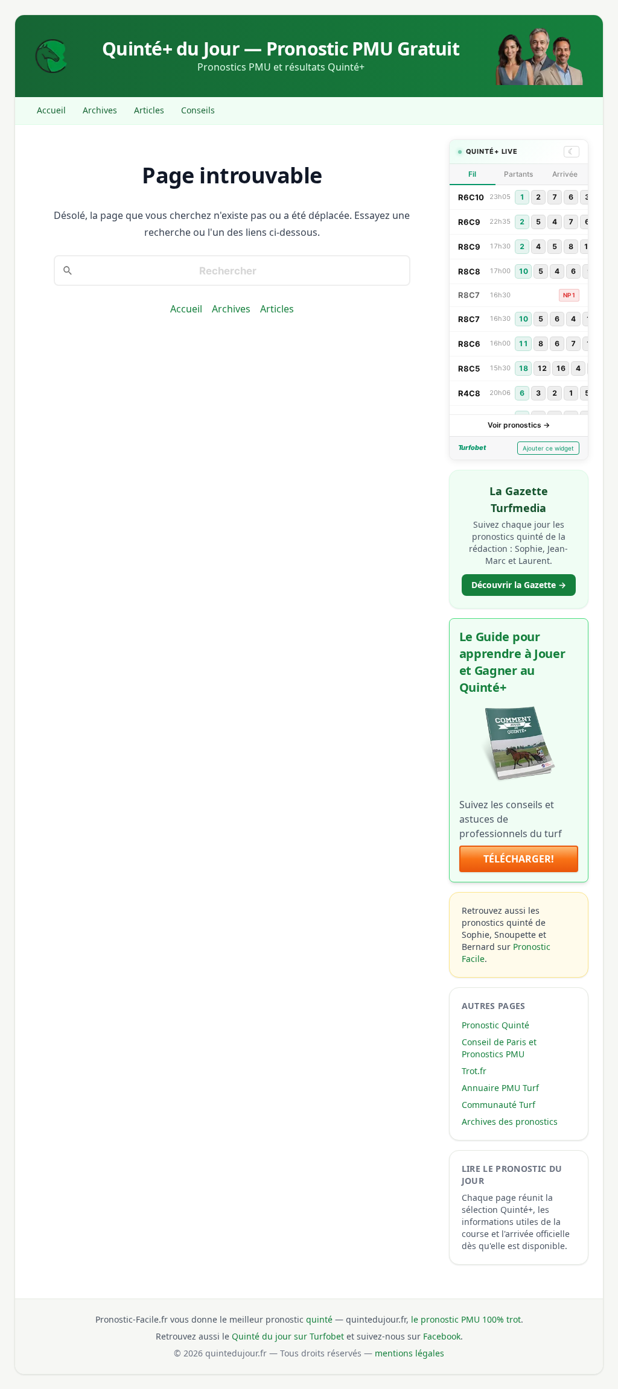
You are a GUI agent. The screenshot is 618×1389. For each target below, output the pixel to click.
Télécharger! (518, 858)
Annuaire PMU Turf (500, 1087)
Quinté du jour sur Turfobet (288, 1336)
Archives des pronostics (510, 1121)
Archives (100, 110)
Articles (149, 110)
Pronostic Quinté (495, 1025)
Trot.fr (474, 1071)
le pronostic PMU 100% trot (466, 1319)
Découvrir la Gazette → (518, 584)
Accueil (51, 110)
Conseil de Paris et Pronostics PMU (499, 1048)
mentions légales (409, 1353)
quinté (319, 1319)
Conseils (198, 110)
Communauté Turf (498, 1104)
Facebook (441, 1336)
